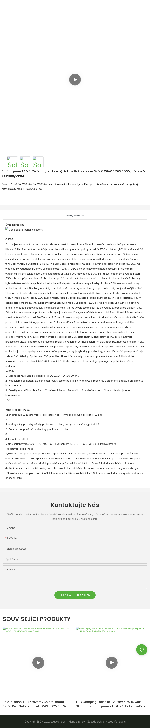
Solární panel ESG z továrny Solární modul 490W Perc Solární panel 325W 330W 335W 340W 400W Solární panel (34, 704)
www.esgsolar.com (54, 721)
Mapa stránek (76, 721)
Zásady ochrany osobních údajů (106, 721)
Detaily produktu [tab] (75, 215)
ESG (38, 721)
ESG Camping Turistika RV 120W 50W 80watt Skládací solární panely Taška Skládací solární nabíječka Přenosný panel (111, 704)
